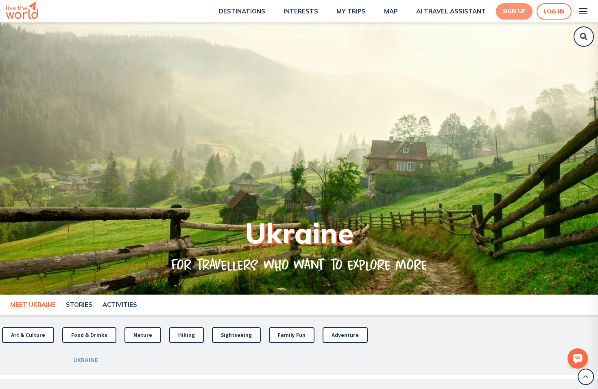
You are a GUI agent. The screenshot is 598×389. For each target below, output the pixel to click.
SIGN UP (514, 11)
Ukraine (85, 360)
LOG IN (554, 11)
